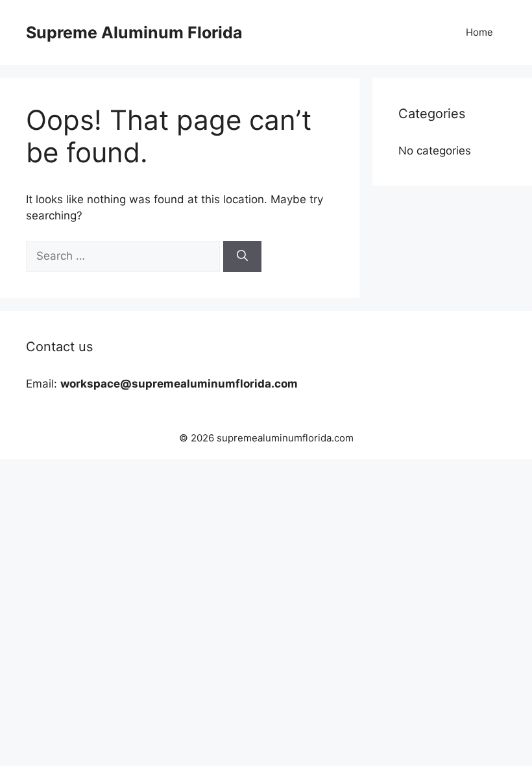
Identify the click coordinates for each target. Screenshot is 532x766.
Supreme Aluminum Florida (134, 32)
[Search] (242, 256)
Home (479, 32)
